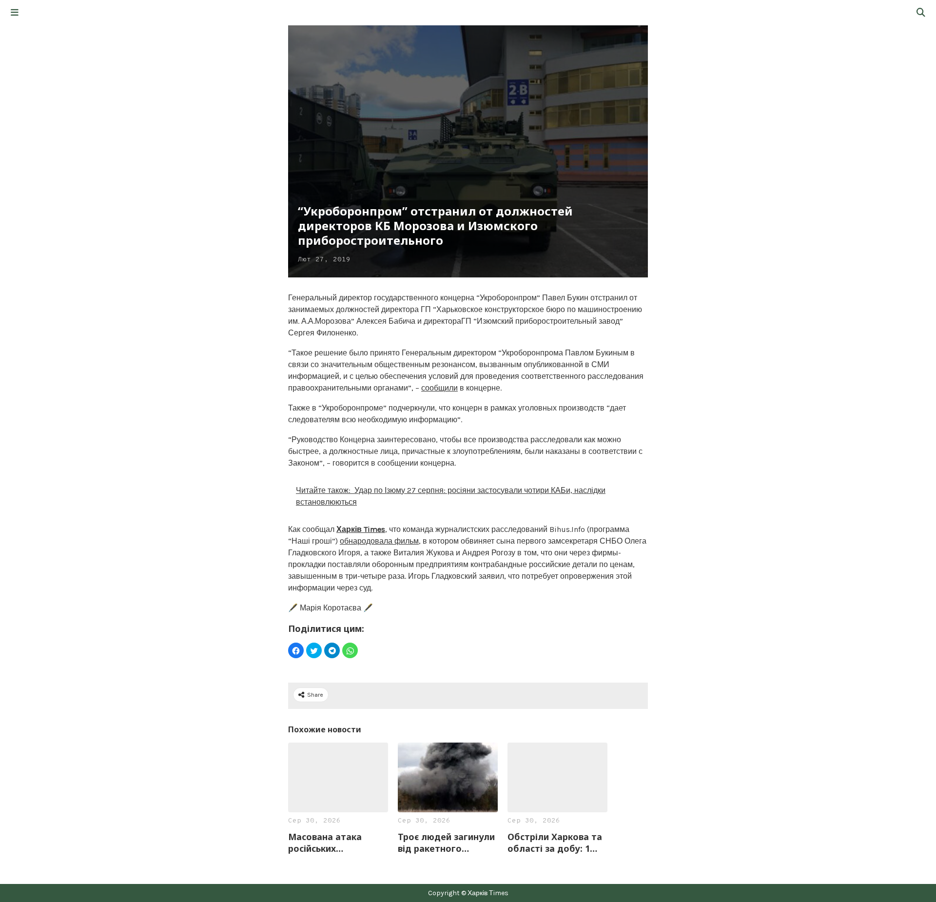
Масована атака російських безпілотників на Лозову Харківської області (332, 842)
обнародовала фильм (379, 541)
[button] (15, 12)
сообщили (439, 387)
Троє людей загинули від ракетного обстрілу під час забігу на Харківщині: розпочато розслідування (446, 842)
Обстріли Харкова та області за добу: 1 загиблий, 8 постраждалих (554, 842)
